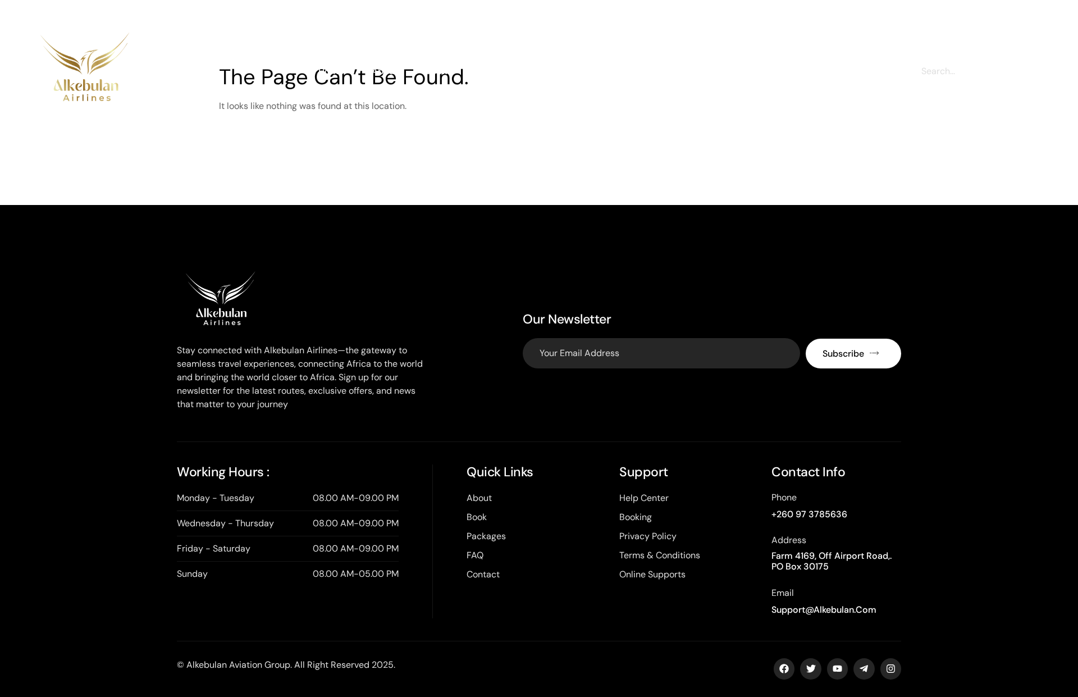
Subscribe (843, 353)
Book (436, 71)
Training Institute (623, 71)
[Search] (1024, 71)
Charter (491, 71)
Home (331, 71)
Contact (703, 71)
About (385, 71)
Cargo (548, 71)
